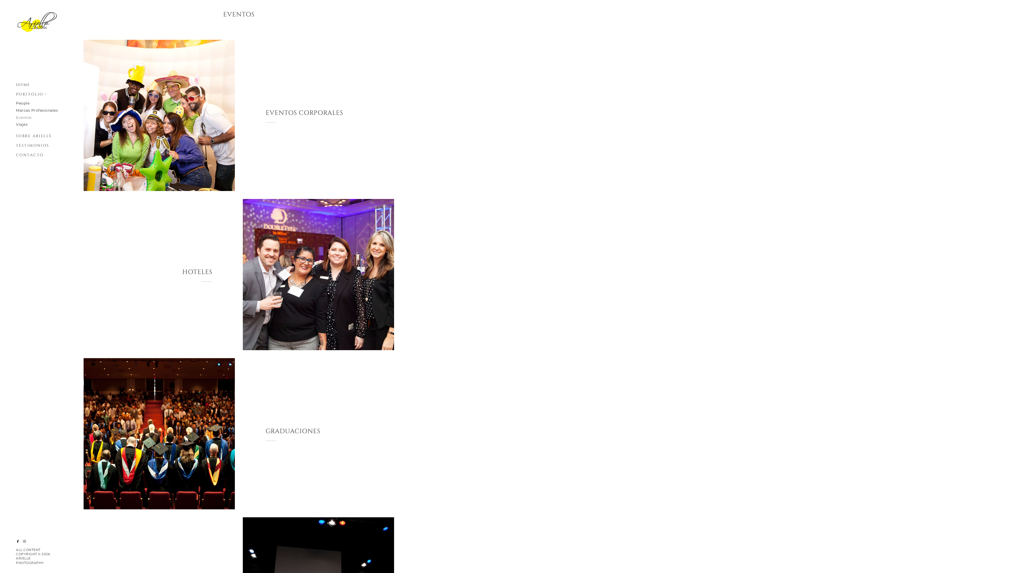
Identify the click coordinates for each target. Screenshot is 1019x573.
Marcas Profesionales (37, 110)
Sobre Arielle (34, 135)
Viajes (22, 124)
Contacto (30, 155)
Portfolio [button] (30, 94)
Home (23, 84)
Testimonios (32, 145)
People (22, 103)
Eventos (24, 117)
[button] (46, 93)
